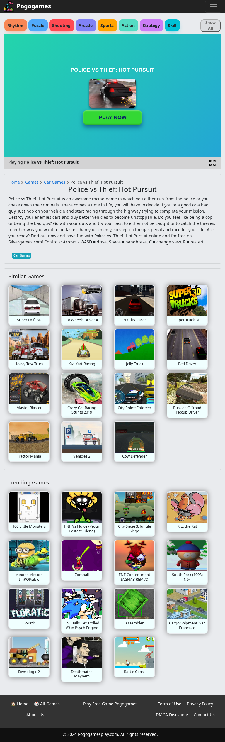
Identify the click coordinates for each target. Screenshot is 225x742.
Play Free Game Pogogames (110, 704)
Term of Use (169, 704)
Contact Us (204, 714)
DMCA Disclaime (172, 714)
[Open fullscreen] (212, 163)
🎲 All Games (47, 704)
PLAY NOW (113, 117)
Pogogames (34, 6)
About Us (35, 714)
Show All (210, 25)
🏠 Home (19, 704)
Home (14, 182)
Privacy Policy (200, 704)
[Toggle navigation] (213, 7)
